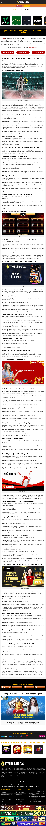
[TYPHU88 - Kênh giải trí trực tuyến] (23, 2)
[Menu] (1, 2)
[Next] (43, 21)
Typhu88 (2, 768)
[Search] (44, 2)
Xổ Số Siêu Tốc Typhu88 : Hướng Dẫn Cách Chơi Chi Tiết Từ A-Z (23, 722)
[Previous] (2, 21)
